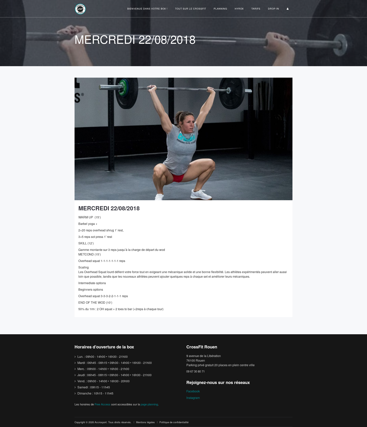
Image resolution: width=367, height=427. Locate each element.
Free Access (102, 404)
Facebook (193, 391)
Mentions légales (145, 422)
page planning (149, 404)
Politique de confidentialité (173, 422)
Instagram (193, 397)
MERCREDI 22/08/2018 (109, 208)
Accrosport (101, 422)
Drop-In (273, 8)
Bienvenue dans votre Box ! (147, 8)
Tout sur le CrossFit (190, 8)
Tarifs (255, 8)
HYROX (239, 8)
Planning (220, 8)
